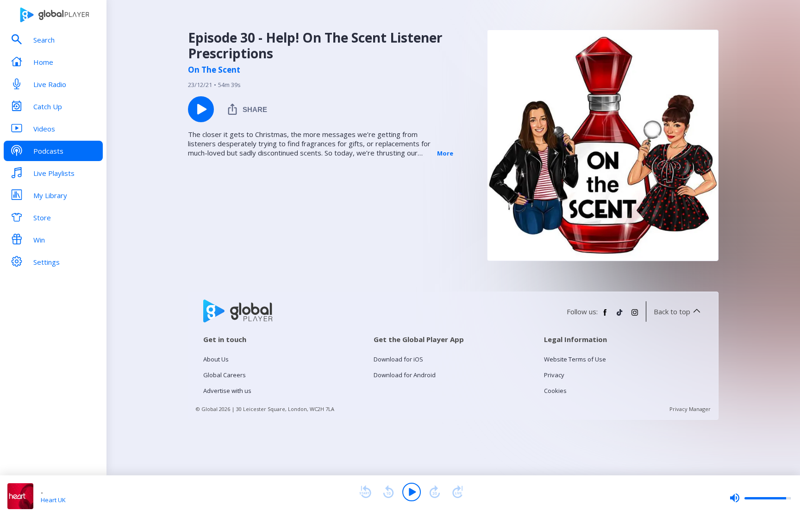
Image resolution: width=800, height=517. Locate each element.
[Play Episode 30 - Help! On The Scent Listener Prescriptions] (201, 109)
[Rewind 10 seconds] (388, 492)
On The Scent (214, 70)
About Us (216, 359)
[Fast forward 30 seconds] (434, 492)
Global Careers (224, 375)
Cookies (555, 390)
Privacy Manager (690, 409)
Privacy (554, 375)
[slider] (760, 498)
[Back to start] (365, 492)
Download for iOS (398, 359)
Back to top (672, 311)
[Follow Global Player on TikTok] (619, 316)
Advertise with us (227, 390)
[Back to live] (458, 492)
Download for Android (405, 375)
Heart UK (53, 500)
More (445, 153)
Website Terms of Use (575, 359)
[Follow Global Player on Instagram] (634, 316)
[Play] (411, 492)
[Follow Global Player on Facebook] (605, 316)
